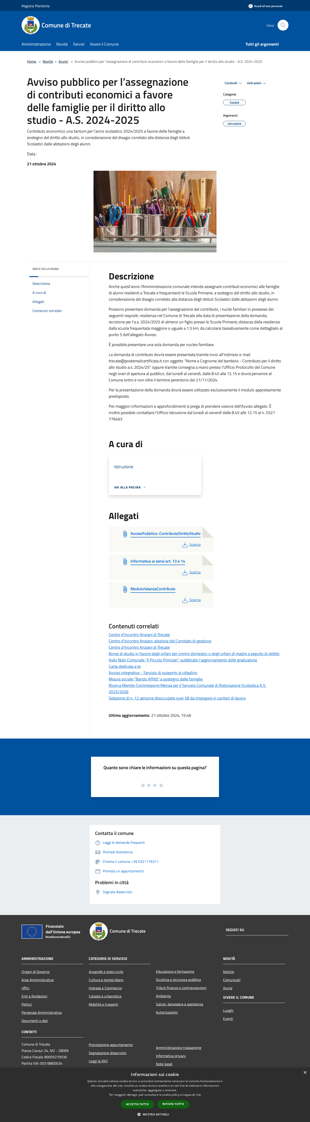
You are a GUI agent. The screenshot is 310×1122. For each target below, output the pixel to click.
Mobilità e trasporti (103, 1004)
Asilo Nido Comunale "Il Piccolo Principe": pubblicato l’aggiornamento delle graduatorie (183, 660)
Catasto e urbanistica (105, 996)
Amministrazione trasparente (178, 1047)
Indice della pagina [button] (45, 269)
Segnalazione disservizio (107, 1053)
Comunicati (232, 980)
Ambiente (163, 996)
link (198, 1095)
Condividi (231, 82)
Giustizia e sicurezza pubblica (178, 979)
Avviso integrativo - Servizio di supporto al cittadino (153, 673)
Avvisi (63, 61)
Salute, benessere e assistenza (179, 1004)
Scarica (195, 544)
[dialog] (155, 1095)
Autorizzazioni (167, 1012)
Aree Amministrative (38, 980)
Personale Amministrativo (42, 1012)
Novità (48, 61)
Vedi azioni (254, 82)
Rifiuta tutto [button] (173, 1104)
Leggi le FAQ (98, 1061)
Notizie (228, 971)
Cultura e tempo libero (106, 980)
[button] (155, 1114)
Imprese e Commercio (105, 988)
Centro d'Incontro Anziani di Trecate (139, 635)
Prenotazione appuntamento (111, 1044)
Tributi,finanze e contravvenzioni (181, 987)
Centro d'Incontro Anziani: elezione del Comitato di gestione (160, 641)
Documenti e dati (35, 1020)
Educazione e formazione (175, 971)
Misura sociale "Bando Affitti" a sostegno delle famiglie (156, 679)
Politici (27, 1004)
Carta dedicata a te (125, 666)
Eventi (228, 1018)
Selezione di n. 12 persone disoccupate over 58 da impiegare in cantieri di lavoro (177, 698)
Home (31, 61)
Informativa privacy (171, 1056)
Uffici (26, 988)
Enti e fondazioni (34, 996)
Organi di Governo (35, 971)
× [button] (305, 1072)
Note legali (164, 1064)
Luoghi (228, 1010)
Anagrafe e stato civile (106, 971)
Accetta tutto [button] (137, 1104)
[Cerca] (283, 25)
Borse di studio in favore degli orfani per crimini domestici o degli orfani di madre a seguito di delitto (194, 654)
